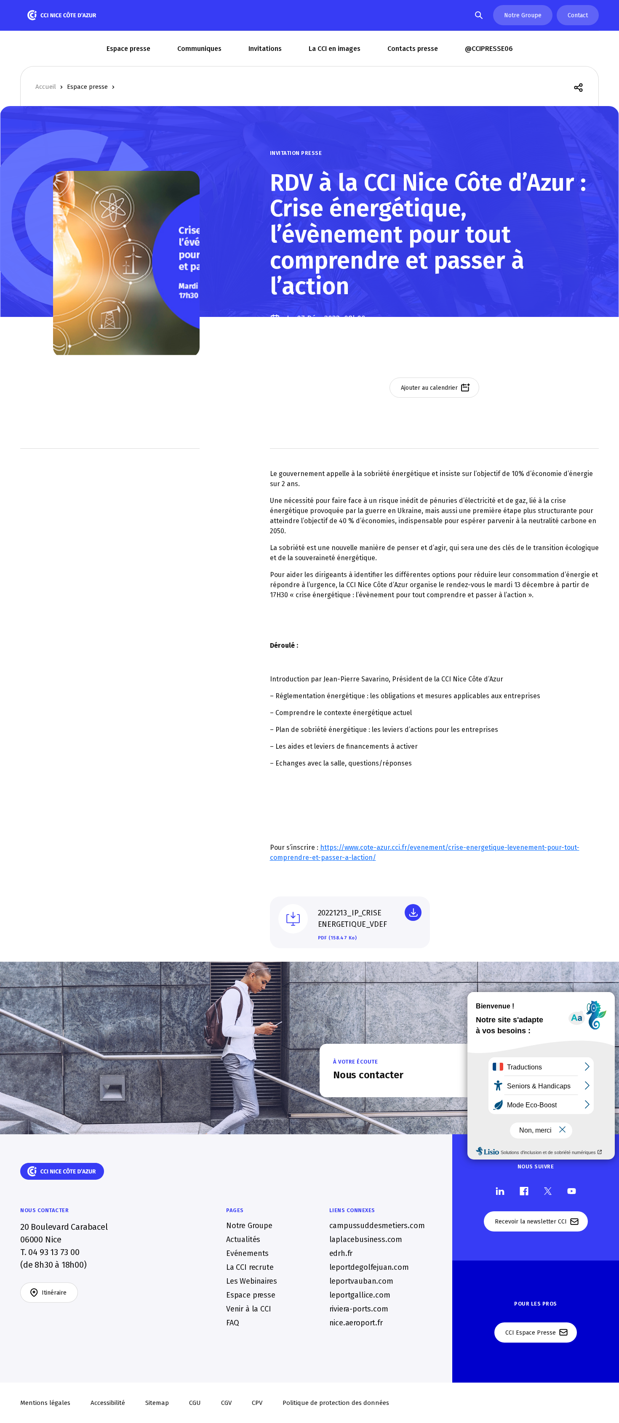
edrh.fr (341, 1253)
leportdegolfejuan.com (369, 1267)
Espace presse (87, 87)
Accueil (45, 87)
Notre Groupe (249, 1225)
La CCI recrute (249, 1267)
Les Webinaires (251, 1281)
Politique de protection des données (336, 1403)
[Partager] (578, 87)
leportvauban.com (361, 1281)
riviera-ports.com (358, 1309)
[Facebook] (524, 1190)
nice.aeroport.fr (356, 1322)
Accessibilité (108, 1403)
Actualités (243, 1239)
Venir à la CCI (248, 1309)
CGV (226, 1403)
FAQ (232, 1322)
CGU (195, 1403)
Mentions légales (45, 1403)
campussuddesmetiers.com (377, 1225)
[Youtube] (571, 1190)
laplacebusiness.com (366, 1239)
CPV (257, 1403)
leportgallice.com (359, 1295)
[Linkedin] (500, 1190)
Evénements (247, 1253)
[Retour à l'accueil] (62, 15)
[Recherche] (479, 15)
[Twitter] (548, 1190)
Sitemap (157, 1403)
